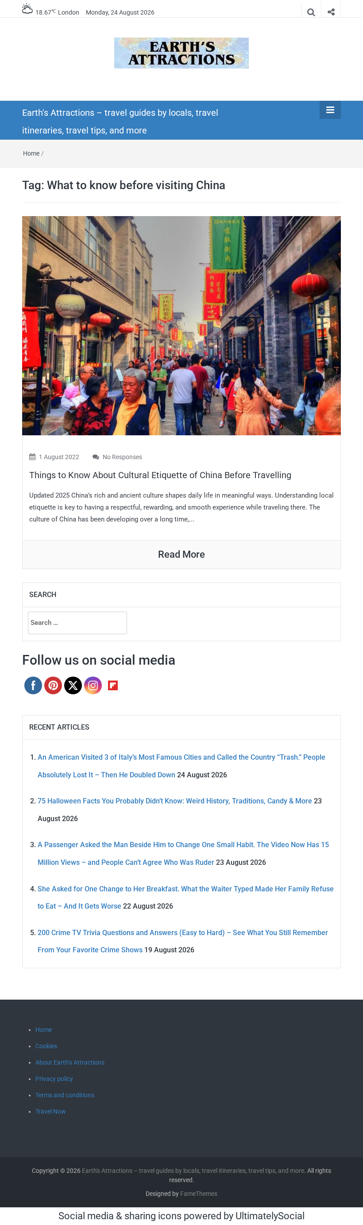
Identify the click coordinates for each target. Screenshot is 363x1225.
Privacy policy (54, 1078)
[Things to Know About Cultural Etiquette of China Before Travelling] (181, 325)
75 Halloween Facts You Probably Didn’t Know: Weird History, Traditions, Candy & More (175, 801)
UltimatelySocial (270, 1215)
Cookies (46, 1046)
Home (31, 153)
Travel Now (50, 1111)
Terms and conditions (64, 1095)
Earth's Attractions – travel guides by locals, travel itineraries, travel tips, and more (193, 1170)
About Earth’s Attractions (69, 1062)
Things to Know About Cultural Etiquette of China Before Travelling (160, 475)
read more (181, 554)
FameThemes (198, 1193)
